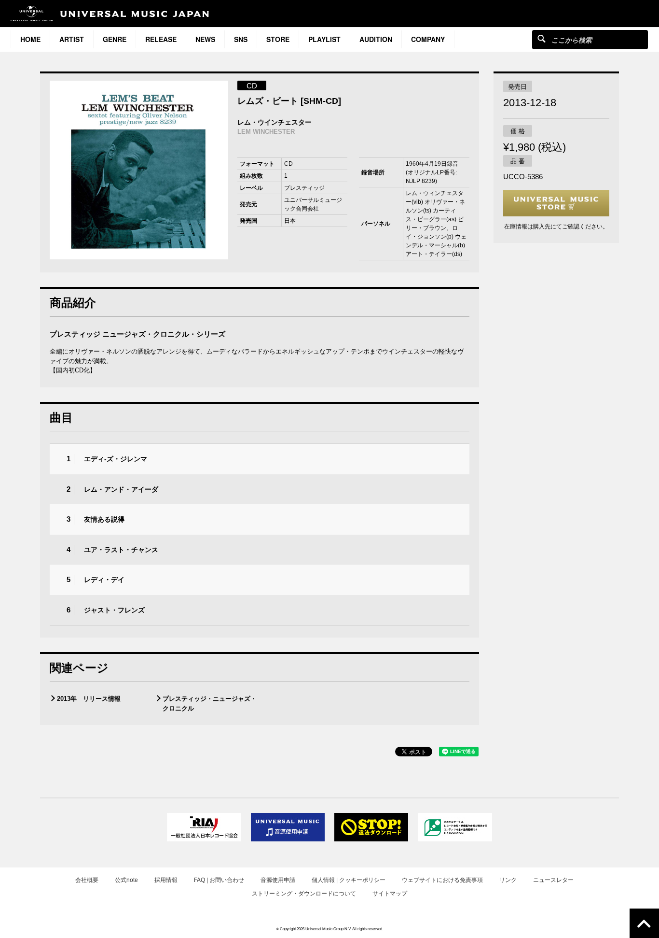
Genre (114, 39)
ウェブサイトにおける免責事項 (442, 880)
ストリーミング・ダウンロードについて (304, 893)
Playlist (324, 39)
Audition (375, 39)
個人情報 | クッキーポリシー (348, 880)
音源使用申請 (278, 880)
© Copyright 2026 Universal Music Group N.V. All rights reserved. (329, 928)
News (205, 39)
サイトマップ (389, 893)
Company (428, 39)
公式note (126, 880)
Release (161, 39)
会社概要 (86, 880)
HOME (30, 39)
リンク (508, 880)
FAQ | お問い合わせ (219, 880)
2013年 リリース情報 (89, 698)
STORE (277, 39)
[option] (139, 170)
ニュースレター (553, 880)
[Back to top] (644, 923)
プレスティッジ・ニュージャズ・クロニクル (210, 703)
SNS (240, 39)
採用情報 (166, 880)
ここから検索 (541, 38)
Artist (71, 39)
